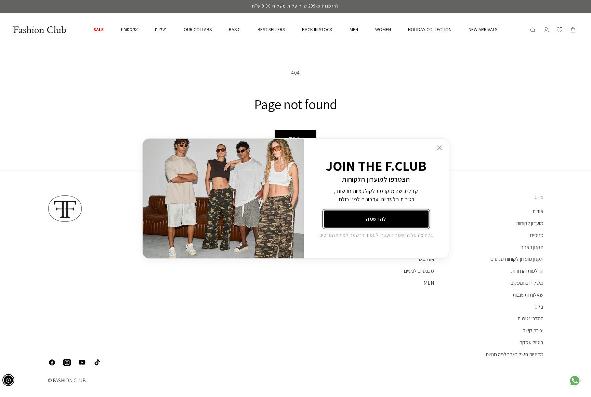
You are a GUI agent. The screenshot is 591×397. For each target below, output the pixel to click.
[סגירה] (439, 148)
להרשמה (376, 218)
